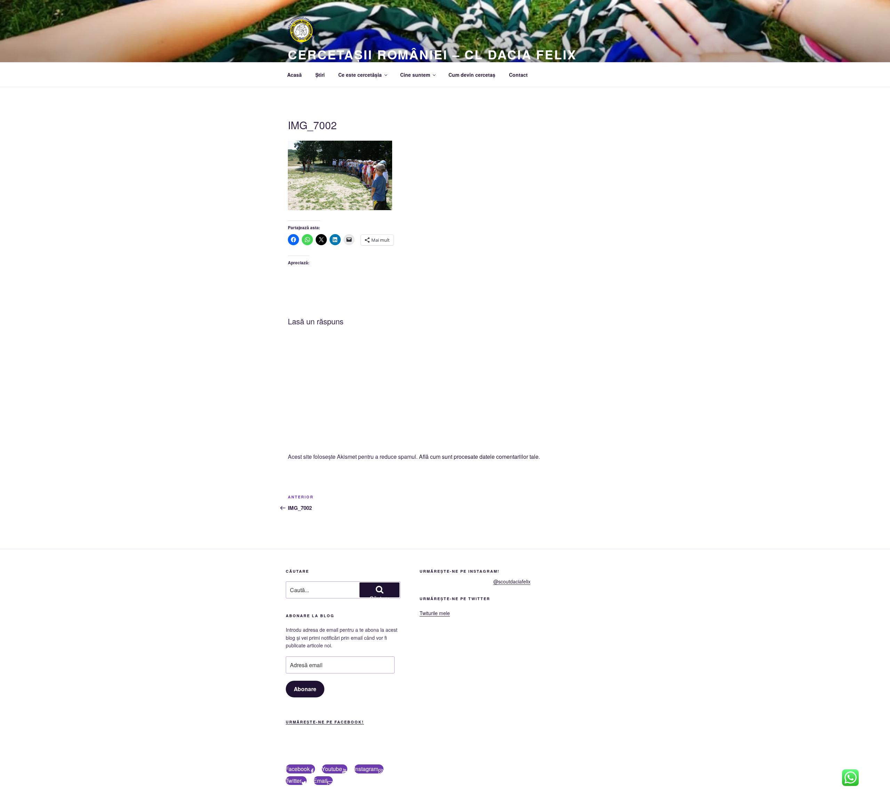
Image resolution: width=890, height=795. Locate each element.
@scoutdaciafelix (512, 581)
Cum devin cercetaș (471, 74)
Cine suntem (415, 74)
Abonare (305, 689)
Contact (518, 74)
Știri (320, 74)
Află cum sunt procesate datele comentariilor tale (479, 457)
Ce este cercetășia (360, 74)
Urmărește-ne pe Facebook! (325, 721)
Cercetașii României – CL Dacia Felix (432, 54)
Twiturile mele (435, 613)
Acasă (294, 74)
